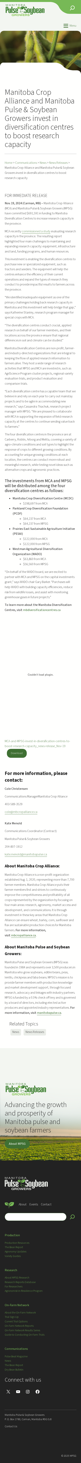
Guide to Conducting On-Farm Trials (24, 1335)
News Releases (35, 1032)
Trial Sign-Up (12, 1317)
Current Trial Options (16, 1322)
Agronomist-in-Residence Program (24, 1291)
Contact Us (11, 1426)
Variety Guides (13, 1256)
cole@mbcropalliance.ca (21, 812)
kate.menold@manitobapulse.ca (26, 854)
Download (17, 753)
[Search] (72, 1217)
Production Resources (17, 1243)
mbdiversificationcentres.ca (42, 610)
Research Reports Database (20, 1282)
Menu (73, 26)
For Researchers (13, 1287)
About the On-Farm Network (20, 1313)
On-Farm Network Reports (19, 1326)
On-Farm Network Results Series (22, 1330)
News (15, 1032)
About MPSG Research (17, 1278)
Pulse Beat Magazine (16, 1356)
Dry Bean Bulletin (14, 1370)
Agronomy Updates (15, 1252)
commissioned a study (36, 231)
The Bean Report (14, 1247)
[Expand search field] (72, 8)
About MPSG (17, 1144)
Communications (16, 1349)
